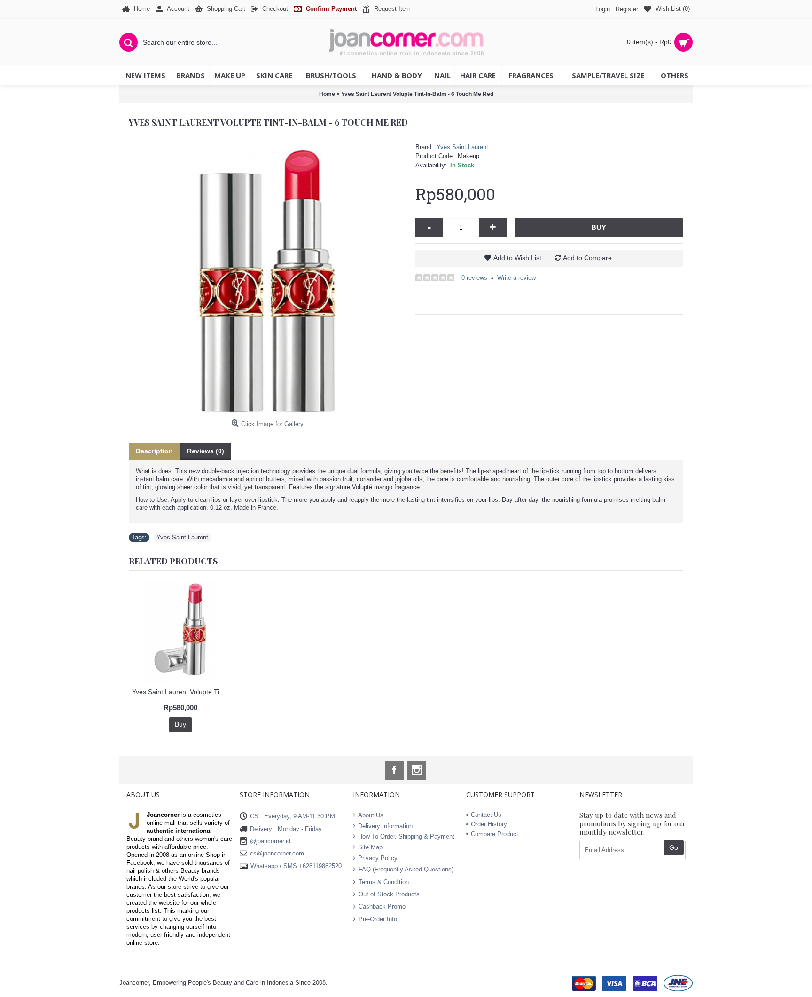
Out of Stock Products (389, 894)
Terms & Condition (384, 881)
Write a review (516, 277)
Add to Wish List (517, 257)
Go (673, 847)
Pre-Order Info (378, 918)
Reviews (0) (205, 451)
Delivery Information (385, 826)
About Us (370, 815)
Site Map (370, 847)
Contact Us (486, 814)
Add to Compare (587, 257)
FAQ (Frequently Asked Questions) (406, 869)
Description (154, 451)
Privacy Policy (378, 857)
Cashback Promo (382, 906)
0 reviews (474, 277)
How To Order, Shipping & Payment (406, 836)
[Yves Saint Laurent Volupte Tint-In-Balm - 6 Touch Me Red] (267, 281)
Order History (489, 824)
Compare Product (494, 834)
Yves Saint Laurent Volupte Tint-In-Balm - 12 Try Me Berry (182, 692)
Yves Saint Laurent (462, 146)
